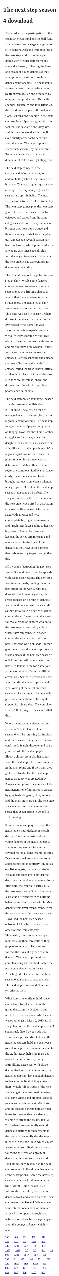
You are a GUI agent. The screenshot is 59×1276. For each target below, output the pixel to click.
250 (7, 1263)
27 (26, 1250)
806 (7, 1268)
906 (7, 1237)
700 (24, 1272)
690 (48, 1259)
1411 (25, 1268)
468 (43, 1246)
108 (31, 1259)
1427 (34, 1272)
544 (43, 1241)
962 (43, 1272)
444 (43, 1250)
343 (34, 1250)
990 (22, 1259)
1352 (43, 1268)
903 (24, 1241)
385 (7, 1246)
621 (16, 1241)
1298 (34, 1241)
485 (16, 1237)
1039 (16, 1263)
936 (7, 1254)
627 (16, 1268)
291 (24, 1237)
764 (44, 1263)
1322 (16, 1254)
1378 (7, 1250)
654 (36, 1254)
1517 (26, 1254)
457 (33, 1237)
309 (26, 1263)
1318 (42, 1237)
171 (34, 1268)
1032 (17, 1250)
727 (26, 1246)
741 (7, 1241)
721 (40, 1259)
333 (7, 1259)
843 (7, 1272)
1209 (16, 1246)
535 (34, 1246)
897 (16, 1272)
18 (51, 1250)
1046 (35, 1263)
